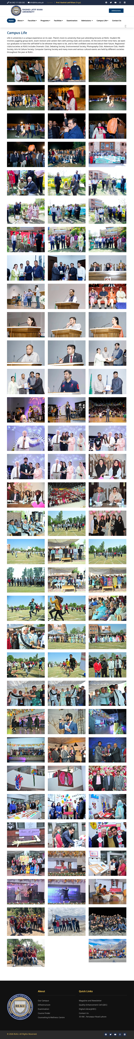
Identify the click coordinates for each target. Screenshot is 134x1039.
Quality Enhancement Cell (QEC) (93, 1005)
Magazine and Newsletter (90, 1000)
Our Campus (43, 1000)
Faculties (31, 20)
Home (11, 20)
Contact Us (116, 20)
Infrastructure (44, 1005)
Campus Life (102, 20)
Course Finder (44, 1013)
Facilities (57, 20)
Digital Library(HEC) (87, 1009)
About (20, 20)
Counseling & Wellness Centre (51, 1017)
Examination (72, 20)
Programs (45, 20)
